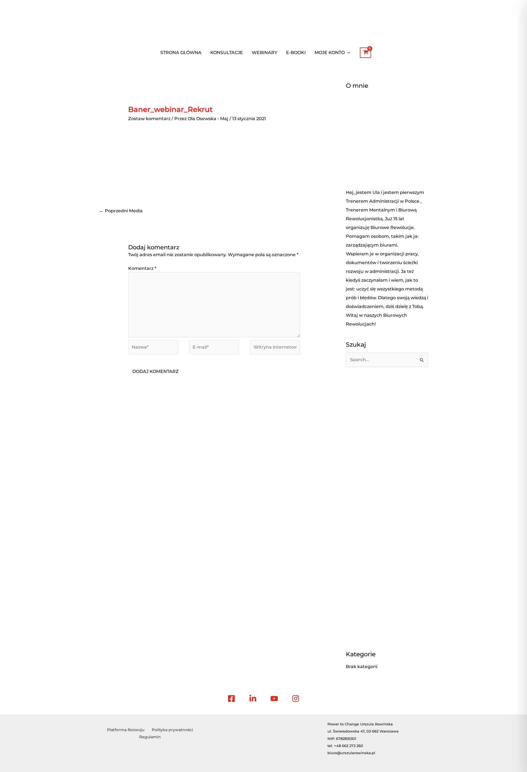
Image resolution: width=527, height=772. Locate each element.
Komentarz (142, 268)
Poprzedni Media (121, 210)
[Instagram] (295, 698)
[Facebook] (231, 698)
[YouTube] (274, 698)
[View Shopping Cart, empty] (365, 52)
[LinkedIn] (253, 698)
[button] (347, 52)
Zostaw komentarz (149, 118)
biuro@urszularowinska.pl (351, 753)
